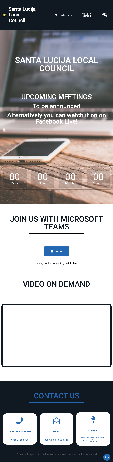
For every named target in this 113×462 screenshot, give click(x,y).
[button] (63, 15)
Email (56, 431)
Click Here (71, 263)
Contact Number (20, 431)
